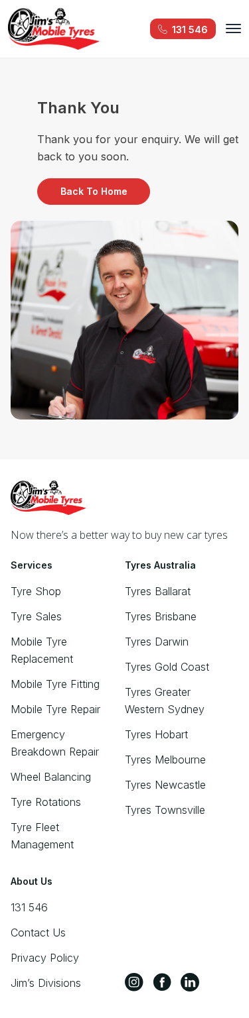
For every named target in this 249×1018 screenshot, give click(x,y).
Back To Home (93, 191)
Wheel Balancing (51, 776)
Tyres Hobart (156, 734)
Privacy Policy (45, 957)
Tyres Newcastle (165, 784)
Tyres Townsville (165, 810)
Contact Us (38, 932)
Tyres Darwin (157, 641)
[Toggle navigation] (233, 28)
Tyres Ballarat (158, 591)
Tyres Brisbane (161, 616)
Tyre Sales (36, 616)
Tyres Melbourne (165, 759)
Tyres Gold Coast (167, 666)
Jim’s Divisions (46, 983)
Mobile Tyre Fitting (55, 684)
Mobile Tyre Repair (55, 709)
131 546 (29, 907)
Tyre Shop (36, 591)
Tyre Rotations (46, 802)
